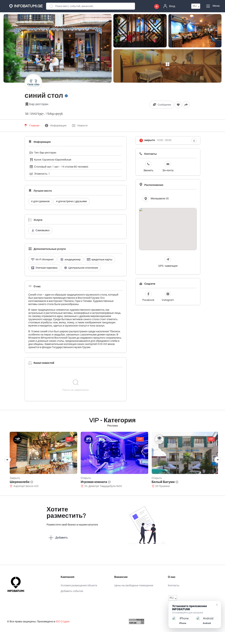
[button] (156, 6)
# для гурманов (40, 201)
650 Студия (62, 621)
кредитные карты (101, 259)
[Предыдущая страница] (7, 460)
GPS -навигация (168, 266)
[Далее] (217, 460)
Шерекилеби (18, 482)
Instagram (168, 300)
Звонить (148, 170)
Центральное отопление (83, 268)
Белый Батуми (161, 482)
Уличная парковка (46, 268)
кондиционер (73, 259)
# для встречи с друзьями (71, 201)
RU (195, 6)
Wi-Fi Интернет (45, 259)
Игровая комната (92, 482)
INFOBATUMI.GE (28, 6)
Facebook (148, 300)
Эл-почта (167, 170)
